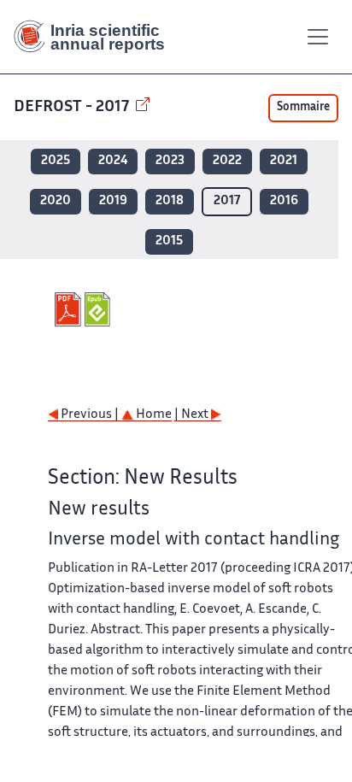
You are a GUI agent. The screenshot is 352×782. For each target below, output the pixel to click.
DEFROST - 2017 (73, 107)
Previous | (89, 414)
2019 (113, 201)
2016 (284, 201)
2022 (227, 161)
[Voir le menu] (318, 37)
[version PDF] (70, 309)
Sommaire (303, 108)
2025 (55, 161)
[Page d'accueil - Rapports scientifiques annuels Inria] (95, 37)
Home (152, 414)
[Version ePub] (99, 309)
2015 (169, 241)
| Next (192, 414)
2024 (112, 161)
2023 (170, 161)
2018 (169, 201)
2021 (283, 161)
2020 (55, 201)
